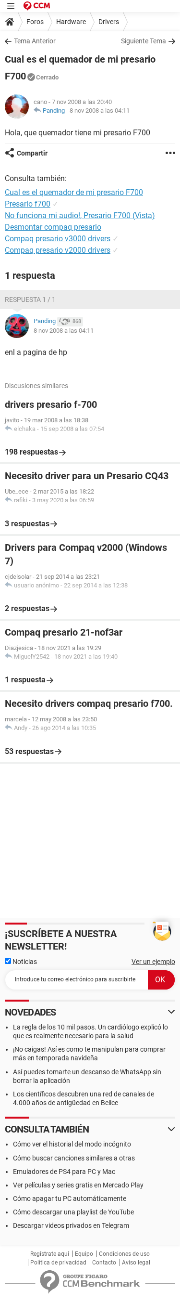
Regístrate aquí (49, 1254)
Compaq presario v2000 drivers (57, 250)
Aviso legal (136, 1262)
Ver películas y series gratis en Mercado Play (78, 1185)
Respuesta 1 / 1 (30, 299)
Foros (35, 22)
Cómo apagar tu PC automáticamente (69, 1198)
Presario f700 (27, 203)
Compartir (32, 153)
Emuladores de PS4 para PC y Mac (64, 1171)
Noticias (24, 961)
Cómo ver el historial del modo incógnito (72, 1144)
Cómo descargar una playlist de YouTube (73, 1212)
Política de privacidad (58, 1262)
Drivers (108, 22)
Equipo (84, 1254)
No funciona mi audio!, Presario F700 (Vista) (80, 215)
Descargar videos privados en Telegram (71, 1225)
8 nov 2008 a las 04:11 (100, 110)
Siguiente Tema (143, 41)
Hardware (71, 22)
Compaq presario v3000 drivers (57, 238)
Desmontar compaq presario (53, 227)
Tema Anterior (35, 41)
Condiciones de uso (124, 1254)
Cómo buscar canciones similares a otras (74, 1158)
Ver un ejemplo (153, 961)
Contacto (104, 1262)
